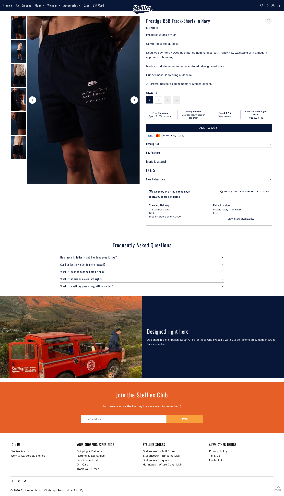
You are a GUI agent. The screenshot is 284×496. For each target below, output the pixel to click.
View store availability (240, 218)
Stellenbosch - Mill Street (159, 451)
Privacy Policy (218, 451)
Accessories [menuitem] (70, 5)
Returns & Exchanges (91, 455)
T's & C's (215, 455)
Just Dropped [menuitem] (24, 5)
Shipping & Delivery (89, 451)
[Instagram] (19, 481)
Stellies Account (21, 451)
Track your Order (88, 469)
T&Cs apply (262, 191)
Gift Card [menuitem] (98, 5)
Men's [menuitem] (38, 5)
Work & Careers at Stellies (28, 455)
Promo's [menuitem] (7, 5)
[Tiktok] (25, 481)
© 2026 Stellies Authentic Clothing (33, 490)
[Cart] (279, 5)
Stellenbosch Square (156, 460)
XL (176, 100)
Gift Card (83, 464)
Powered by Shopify (70, 490)
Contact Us (216, 460)
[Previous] (32, 100)
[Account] (273, 5)
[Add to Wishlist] (268, 21)
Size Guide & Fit (87, 460)
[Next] (134, 100)
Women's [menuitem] (52, 5)
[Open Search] (261, 5)
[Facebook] (12, 481)
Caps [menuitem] (86, 5)
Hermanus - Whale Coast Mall (162, 464)
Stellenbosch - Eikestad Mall (161, 455)
